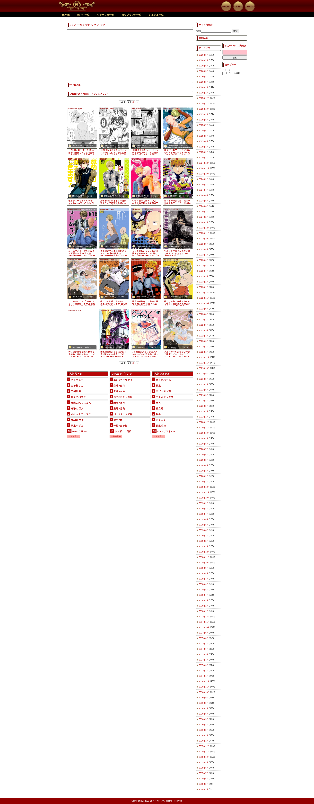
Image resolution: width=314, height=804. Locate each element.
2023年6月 (204, 260)
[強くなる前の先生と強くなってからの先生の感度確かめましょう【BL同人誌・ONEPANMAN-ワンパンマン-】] (178, 279)
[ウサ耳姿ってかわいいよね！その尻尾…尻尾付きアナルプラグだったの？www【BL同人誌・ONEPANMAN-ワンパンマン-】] (146, 178)
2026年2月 (204, 87)
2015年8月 (204, 768)
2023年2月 (204, 282)
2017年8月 (204, 638)
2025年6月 (204, 130)
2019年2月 (204, 541)
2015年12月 (204, 746)
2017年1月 (204, 676)
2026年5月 (204, 71)
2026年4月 (204, 76)
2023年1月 (204, 287)
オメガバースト (165, 380)
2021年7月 (204, 384)
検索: (198, 31)
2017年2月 (204, 670)
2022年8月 (204, 314)
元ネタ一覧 (83, 14)
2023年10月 (204, 238)
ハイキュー (77, 380)
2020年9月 (204, 438)
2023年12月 (204, 228)
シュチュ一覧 (156, 14)
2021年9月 (204, 373)
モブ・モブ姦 (163, 391)
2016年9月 (204, 697)
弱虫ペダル (77, 425)
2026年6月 (204, 66)
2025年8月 (204, 120)
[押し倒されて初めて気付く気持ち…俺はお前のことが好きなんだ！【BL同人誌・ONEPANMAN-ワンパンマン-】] (82, 329)
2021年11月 (204, 363)
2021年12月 (204, 357)
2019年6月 (204, 519)
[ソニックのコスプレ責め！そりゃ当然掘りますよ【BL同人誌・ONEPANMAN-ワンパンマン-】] (82, 279)
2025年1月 (204, 157)
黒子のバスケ (78, 397)
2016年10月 (204, 692)
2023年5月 (204, 265)
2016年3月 (204, 730)
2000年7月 (204, 789)
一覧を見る (73, 436)
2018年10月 (204, 562)
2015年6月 (204, 778)
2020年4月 (204, 465)
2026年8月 (204, 55)
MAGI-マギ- (78, 420)
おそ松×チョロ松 (123, 397)
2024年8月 (204, 184)
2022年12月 (204, 292)
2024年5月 (204, 201)
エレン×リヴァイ (123, 380)
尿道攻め (161, 425)
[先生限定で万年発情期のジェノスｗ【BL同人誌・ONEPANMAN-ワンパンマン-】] (114, 228)
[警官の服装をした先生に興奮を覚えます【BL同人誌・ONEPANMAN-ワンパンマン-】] (146, 279)
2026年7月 (204, 60)
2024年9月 (204, 179)
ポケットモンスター (82, 414)
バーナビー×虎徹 (123, 414)
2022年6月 (204, 325)
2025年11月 (204, 103)
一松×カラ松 (120, 425)
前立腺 (160, 408)
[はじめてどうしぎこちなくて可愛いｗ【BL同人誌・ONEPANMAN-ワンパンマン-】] (82, 228)
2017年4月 (204, 660)
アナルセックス (165, 397)
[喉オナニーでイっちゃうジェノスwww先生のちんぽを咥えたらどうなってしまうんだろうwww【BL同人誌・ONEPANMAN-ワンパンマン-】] (82, 178)
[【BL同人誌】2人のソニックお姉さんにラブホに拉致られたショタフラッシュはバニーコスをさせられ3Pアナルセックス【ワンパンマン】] (114, 128)
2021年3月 (204, 406)
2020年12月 (204, 422)
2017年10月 (204, 627)
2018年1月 (204, 611)
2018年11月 (204, 557)
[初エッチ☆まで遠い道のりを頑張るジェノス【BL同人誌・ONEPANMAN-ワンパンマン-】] (178, 178)
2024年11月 (204, 168)
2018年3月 (204, 600)
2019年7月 (204, 514)
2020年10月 (204, 433)
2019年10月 (204, 498)
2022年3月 (204, 341)
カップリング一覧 (131, 14)
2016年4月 (204, 724)
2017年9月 (204, 633)
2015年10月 (204, 757)
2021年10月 (204, 368)
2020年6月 (204, 454)
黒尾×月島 (119, 408)
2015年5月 (204, 784)
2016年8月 (204, 703)
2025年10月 (204, 109)
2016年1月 (204, 741)
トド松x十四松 (123, 431)
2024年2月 (204, 217)
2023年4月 (204, 271)
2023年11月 (204, 233)
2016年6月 (204, 714)
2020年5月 (204, 460)
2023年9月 (204, 244)
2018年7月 (204, 579)
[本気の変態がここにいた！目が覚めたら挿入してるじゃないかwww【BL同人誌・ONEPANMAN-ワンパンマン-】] (114, 329)
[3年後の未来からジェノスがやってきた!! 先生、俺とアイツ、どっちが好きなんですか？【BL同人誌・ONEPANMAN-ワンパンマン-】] (146, 329)
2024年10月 (204, 174)
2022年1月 (204, 352)
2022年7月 (204, 319)
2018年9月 (204, 568)
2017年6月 (204, 649)
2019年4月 (204, 530)
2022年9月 (204, 309)
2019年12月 (204, 487)
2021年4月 (204, 400)
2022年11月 (204, 298)
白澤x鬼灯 (119, 385)
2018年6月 (204, 584)
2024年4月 (204, 206)
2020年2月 (204, 476)
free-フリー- (79, 431)
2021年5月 (204, 395)
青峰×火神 (119, 391)
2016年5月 (204, 719)
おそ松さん (77, 385)
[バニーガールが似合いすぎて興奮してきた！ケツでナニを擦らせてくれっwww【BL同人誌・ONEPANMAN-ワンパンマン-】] (178, 329)
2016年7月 (204, 708)
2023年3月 (204, 276)
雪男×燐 (118, 420)
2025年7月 (204, 125)
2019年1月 (204, 546)
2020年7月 (204, 449)
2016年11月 (204, 687)
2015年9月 (204, 762)
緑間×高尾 (119, 402)
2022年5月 (204, 330)
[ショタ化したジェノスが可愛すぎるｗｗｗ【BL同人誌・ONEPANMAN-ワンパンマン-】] (146, 228)
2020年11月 (204, 427)
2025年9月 (204, 114)
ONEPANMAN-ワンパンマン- (82, 145)
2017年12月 (204, 616)
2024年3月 (204, 211)
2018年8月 (204, 573)
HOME (66, 14)
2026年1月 (204, 93)
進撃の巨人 (77, 408)
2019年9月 (204, 503)
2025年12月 (204, 98)
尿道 (158, 385)
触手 (158, 414)
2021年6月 (204, 390)
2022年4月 (204, 336)
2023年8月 (204, 249)
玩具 (158, 402)
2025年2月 (204, 152)
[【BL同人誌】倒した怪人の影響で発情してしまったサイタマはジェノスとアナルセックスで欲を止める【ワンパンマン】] (82, 128)
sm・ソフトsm (166, 431)
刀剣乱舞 (76, 391)
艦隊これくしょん (81, 402)
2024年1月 (204, 222)
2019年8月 (204, 508)
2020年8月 (204, 444)
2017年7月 (204, 643)
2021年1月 (204, 417)
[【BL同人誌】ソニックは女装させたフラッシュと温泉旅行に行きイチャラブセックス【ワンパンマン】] (146, 128)
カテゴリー (227, 70)
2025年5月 (204, 136)
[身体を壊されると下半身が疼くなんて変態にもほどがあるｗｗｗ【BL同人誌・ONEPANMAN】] (114, 178)
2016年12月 (204, 681)
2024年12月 (204, 163)
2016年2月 (204, 735)
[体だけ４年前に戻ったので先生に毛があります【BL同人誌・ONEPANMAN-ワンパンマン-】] (114, 279)
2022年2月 (204, 346)
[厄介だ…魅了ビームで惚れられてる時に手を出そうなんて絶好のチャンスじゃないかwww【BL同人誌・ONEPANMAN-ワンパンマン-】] (178, 128)
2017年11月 (204, 622)
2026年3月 (204, 82)
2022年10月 (204, 303)
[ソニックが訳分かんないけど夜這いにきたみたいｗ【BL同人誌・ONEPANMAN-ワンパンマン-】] (178, 228)
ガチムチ (161, 420)
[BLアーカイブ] (77, 2)
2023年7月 (204, 255)
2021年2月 (204, 411)
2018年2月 (204, 606)
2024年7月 (204, 190)
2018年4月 (204, 595)
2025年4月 (204, 141)
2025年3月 (204, 147)
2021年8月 (204, 379)
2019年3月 (204, 535)
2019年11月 (204, 492)
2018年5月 (204, 589)
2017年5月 (204, 654)
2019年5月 (204, 525)
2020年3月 (204, 471)
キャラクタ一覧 (105, 14)
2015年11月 (204, 751)
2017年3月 (204, 665)
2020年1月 (204, 481)
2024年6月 (204, 195)
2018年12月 (204, 552)
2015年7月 (204, 773)
